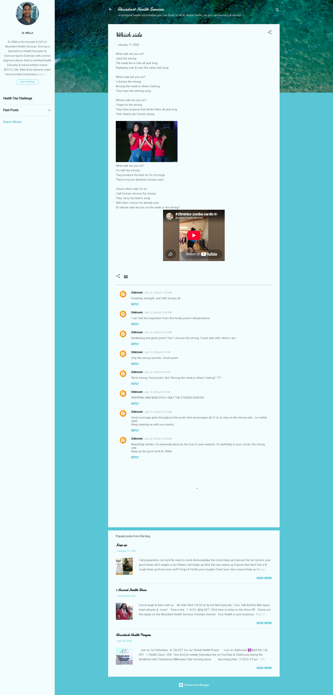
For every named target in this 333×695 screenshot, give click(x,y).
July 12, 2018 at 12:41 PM (158, 332)
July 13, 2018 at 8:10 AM (157, 372)
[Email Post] (126, 278)
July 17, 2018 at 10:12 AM (158, 411)
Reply (135, 304)
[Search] (277, 10)
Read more (264, 578)
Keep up (121, 545)
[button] (269, 33)
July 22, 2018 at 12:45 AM (158, 438)
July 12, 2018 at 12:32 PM (158, 312)
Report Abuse (12, 122)
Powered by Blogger (196, 685)
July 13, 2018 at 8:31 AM (157, 392)
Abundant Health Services (140, 9)
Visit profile (27, 82)
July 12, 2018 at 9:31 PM (157, 352)
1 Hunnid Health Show (131, 590)
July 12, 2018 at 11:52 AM (158, 292)
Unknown (137, 292)
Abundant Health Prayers (133, 634)
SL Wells (27, 32)
